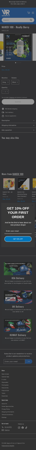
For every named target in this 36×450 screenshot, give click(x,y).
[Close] (32, 205)
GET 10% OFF (18, 239)
